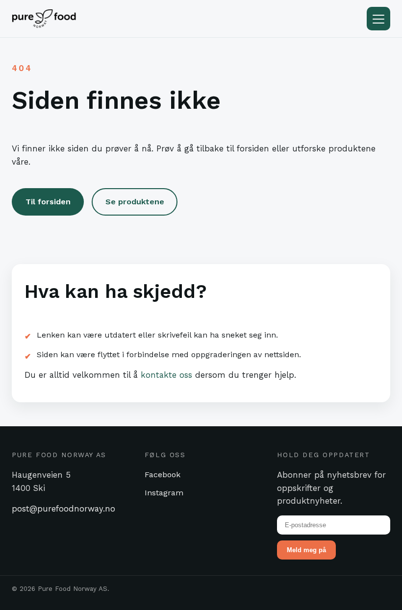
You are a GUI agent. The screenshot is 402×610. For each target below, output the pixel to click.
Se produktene (134, 201)
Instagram (164, 492)
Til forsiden (48, 201)
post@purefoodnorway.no (63, 508)
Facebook (162, 474)
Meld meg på (306, 550)
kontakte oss (166, 375)
